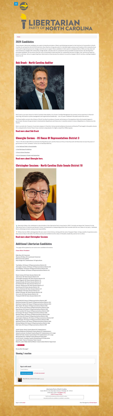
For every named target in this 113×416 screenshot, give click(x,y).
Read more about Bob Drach (27, 131)
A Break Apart (93, 402)
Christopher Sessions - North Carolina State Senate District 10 (49, 165)
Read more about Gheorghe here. (29, 158)
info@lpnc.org (62, 392)
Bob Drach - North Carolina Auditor (34, 62)
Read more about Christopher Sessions (32, 236)
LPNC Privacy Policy (56, 394)
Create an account (40, 373)
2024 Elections (21, 345)
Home (18, 37)
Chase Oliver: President (22, 250)
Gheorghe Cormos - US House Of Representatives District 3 (47, 138)
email (23, 402)
